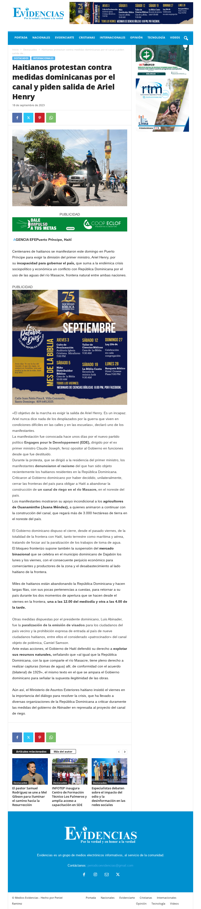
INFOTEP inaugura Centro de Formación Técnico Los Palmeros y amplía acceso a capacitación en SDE (69, 796)
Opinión (136, 37)
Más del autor (63, 751)
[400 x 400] (69, 347)
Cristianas (87, 37)
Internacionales (112, 37)
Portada (20, 37)
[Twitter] (28, 118)
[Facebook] (17, 118)
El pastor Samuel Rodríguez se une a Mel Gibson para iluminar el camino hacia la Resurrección (29, 796)
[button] (185, 38)
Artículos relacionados (31, 751)
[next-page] (124, 751)
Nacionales (41, 37)
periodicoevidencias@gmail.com (110, 865)
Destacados (30, 49)
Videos (175, 37)
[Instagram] (95, 875)
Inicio (15, 49)
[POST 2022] (69, 224)
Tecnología (156, 37)
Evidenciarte (64, 37)
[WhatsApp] (51, 118)
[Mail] (106, 875)
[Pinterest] (40, 118)
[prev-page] (118, 751)
